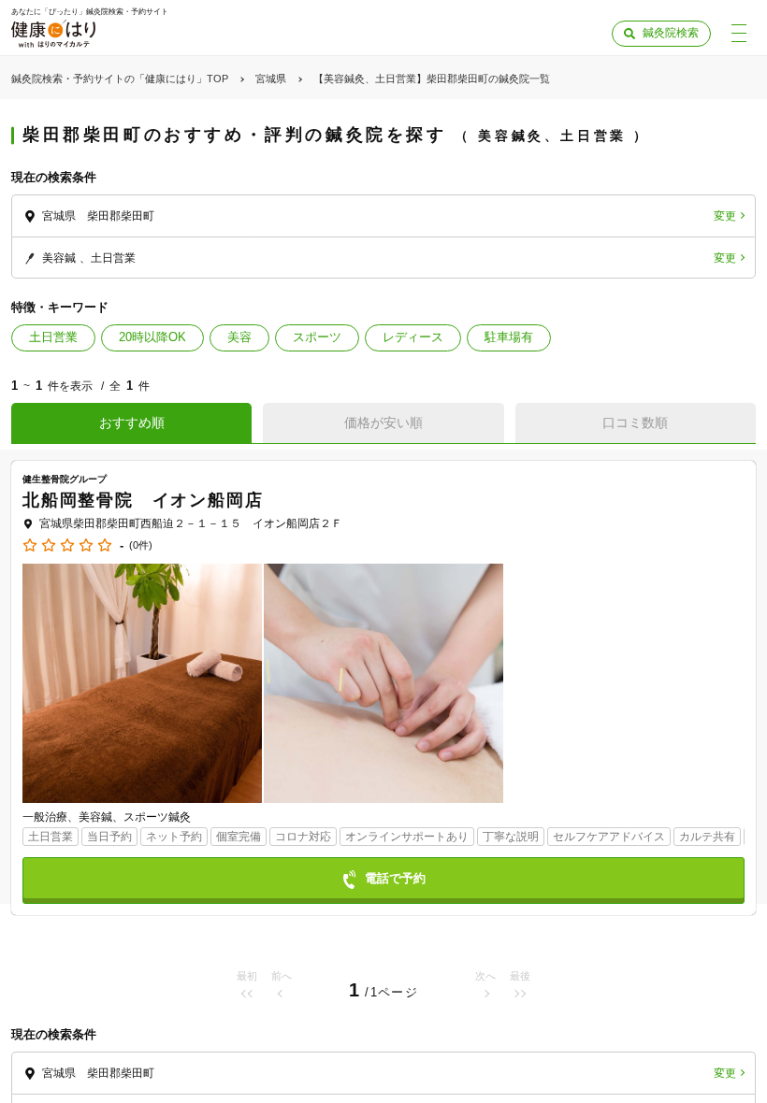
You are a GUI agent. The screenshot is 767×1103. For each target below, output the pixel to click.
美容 (239, 337)
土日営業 (53, 337)
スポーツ (317, 337)
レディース (413, 337)
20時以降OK (152, 337)
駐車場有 (509, 337)
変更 (725, 216)
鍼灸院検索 (671, 32)
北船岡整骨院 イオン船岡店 (142, 500)
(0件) (140, 545)
